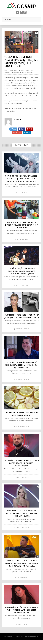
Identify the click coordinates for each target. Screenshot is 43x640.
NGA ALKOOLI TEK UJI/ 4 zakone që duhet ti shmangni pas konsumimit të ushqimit (21, 225)
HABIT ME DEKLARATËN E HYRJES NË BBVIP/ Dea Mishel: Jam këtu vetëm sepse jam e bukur (21, 513)
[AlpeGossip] (21, 5)
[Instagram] (25, 12)
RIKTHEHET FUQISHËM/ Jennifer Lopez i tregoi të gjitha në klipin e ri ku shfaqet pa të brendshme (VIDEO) (21, 178)
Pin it (30, 129)
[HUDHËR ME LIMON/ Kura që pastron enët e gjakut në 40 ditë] (21, 397)
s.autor (16, 72)
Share (22, 129)
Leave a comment (28, 72)
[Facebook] (21, 12)
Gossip (23, 70)
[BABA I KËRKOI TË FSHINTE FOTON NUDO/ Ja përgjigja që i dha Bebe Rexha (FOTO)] (21, 302)
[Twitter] (17, 12)
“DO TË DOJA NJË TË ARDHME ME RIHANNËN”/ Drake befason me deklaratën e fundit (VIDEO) (21, 271)
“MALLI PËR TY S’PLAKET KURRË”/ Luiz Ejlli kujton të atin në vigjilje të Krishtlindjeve (21, 463)
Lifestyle (29, 70)
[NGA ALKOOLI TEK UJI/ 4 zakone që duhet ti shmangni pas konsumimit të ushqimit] (21, 209)
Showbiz (7, 72)
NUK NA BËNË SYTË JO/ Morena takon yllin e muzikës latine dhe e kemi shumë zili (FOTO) (21, 610)
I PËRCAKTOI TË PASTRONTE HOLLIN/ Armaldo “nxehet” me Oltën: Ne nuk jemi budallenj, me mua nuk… (21, 563)
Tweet (14, 129)
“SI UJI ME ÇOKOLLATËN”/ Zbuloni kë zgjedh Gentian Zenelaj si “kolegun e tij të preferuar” (21, 365)
